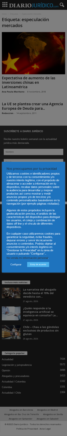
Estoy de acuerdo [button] (38, 264)
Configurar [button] (15, 264)
